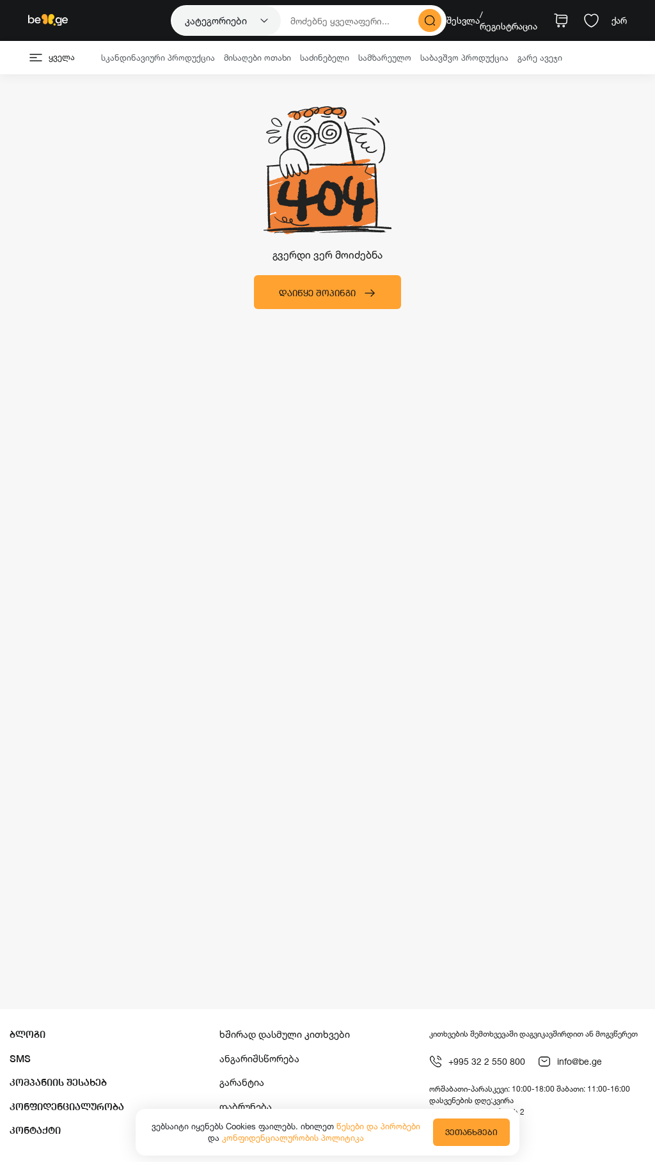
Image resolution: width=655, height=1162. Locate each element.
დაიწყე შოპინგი (317, 292)
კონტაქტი (35, 1130)
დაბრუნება (245, 1107)
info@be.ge (579, 1061)
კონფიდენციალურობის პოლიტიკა (293, 1138)
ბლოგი (27, 1034)
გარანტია (241, 1082)
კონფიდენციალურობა (67, 1106)
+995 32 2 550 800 (486, 1061)
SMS (20, 1058)
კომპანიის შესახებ (58, 1082)
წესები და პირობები (378, 1126)
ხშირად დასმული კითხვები (284, 1034)
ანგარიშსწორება (259, 1059)
